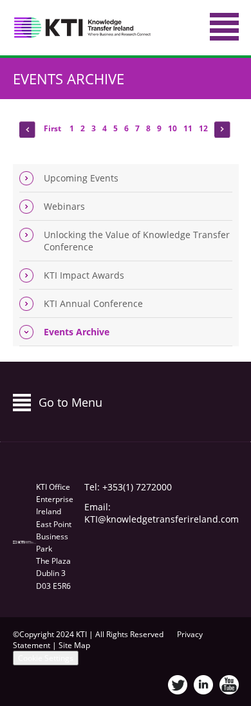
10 (172, 128)
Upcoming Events (81, 178)
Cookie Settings (45, 658)
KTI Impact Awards (84, 275)
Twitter (177, 684)
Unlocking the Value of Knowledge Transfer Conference (137, 240)
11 (187, 128)
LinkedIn (203, 684)
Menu (224, 27)
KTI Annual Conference (93, 303)
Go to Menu (70, 402)
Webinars (64, 206)
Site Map (74, 645)
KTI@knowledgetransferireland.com (161, 519)
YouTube (229, 684)
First (53, 128)
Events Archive (68, 78)
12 (203, 128)
